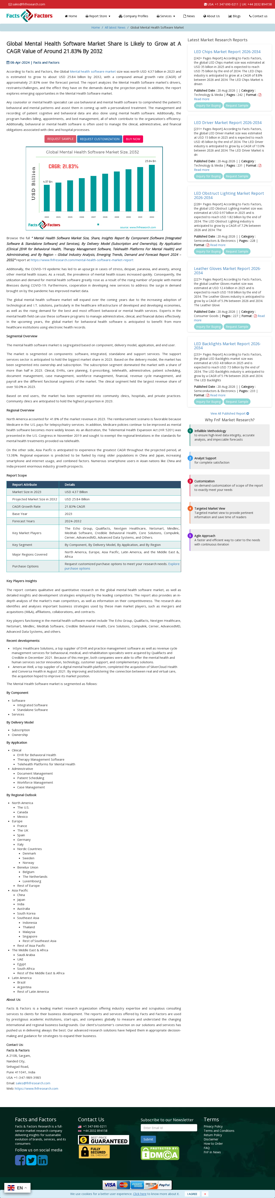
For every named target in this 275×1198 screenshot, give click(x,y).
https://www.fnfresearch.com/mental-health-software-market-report (82, 260)
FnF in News (212, 1152)
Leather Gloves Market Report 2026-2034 (227, 270)
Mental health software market (93, 71)
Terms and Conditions (219, 1131)
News (190, 16)
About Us (213, 16)
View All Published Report (228, 413)
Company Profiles (135, 16)
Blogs (236, 16)
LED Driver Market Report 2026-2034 (227, 122)
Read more (201, 99)
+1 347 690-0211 (226, 4)
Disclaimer (211, 1139)
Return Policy (213, 1135)
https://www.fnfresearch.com (36, 1088)
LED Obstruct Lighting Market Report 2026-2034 (229, 195)
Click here (140, 1194)
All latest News (115, 27)
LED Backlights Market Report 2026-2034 (227, 346)
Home (72, 16)
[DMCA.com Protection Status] (160, 1153)
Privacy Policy (213, 1126)
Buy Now (133, 139)
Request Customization (99, 139)
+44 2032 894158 (260, 4)
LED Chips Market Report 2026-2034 (227, 51)
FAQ (207, 1148)
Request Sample (60, 139)
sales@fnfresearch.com (28, 4)
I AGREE (192, 1194)
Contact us (259, 16)
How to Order (213, 1143)
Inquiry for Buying (208, 105)
